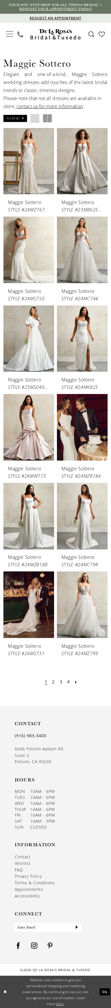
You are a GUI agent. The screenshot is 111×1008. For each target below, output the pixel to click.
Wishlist (23, 863)
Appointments (29, 889)
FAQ (19, 870)
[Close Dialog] (5, 992)
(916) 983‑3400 (30, 735)
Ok (105, 991)
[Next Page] (76, 681)
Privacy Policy (28, 876)
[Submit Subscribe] (76, 927)
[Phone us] (20, 34)
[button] (9, 34)
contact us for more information (50, 106)
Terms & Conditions (35, 882)
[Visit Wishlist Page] (101, 34)
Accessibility (27, 896)
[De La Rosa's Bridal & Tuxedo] (55, 34)
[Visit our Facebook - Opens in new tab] (18, 945)
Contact (23, 856)
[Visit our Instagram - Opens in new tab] (34, 945)
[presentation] (28, 161)
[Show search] (91, 34)
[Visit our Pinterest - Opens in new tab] (50, 945)
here (59, 1003)
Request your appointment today (55, 9)
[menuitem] (9, 34)
